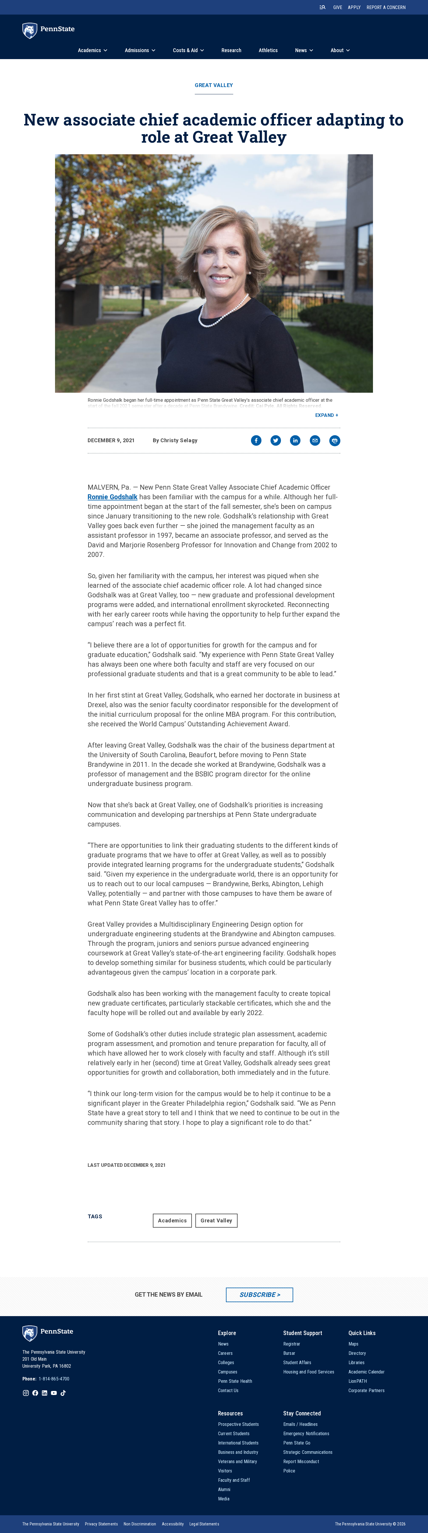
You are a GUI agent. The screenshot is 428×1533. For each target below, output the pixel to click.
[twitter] (275, 441)
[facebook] (256, 441)
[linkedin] (295, 441)
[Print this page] (334, 440)
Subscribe (257, 1294)
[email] (315, 441)
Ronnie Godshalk (112, 497)
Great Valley (214, 85)
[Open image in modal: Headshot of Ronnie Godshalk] (214, 273)
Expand (324, 415)
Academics (172, 1220)
